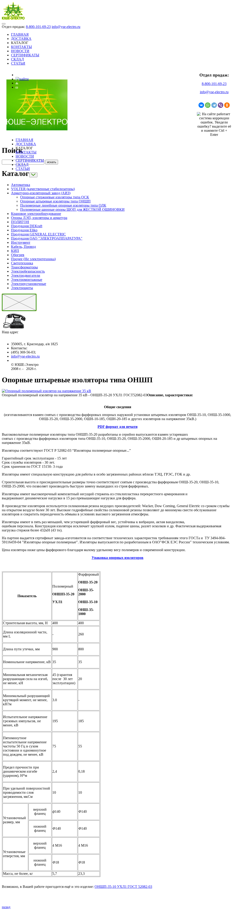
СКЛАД (17, 59)
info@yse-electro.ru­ (25, 356)
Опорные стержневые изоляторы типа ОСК (54, 197)
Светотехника (22, 263)
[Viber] (220, 105)
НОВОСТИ (20, 51)
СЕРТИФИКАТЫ (25, 55)
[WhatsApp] (207, 105)
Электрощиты (22, 288)
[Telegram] (214, 105)
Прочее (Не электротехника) (33, 259)
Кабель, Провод (23, 247)
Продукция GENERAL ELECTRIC (38, 234)
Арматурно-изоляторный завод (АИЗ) (40, 193)
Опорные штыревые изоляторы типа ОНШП (55, 201)
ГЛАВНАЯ (20, 34)
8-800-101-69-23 (38, 27)
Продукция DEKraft (26, 226)
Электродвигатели (25, 275)
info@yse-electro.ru (66, 27)
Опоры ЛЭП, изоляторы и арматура (39, 218)
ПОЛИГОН (20, 222)
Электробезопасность (28, 271)
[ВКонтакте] (201, 105)
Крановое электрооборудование (36, 214)
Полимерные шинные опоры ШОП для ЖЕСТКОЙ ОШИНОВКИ (72, 209)
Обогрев (17, 255)
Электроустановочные (28, 284)
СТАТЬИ (18, 63)
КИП (15, 251)
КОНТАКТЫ (21, 47)
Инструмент (20, 242)
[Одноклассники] (227, 105)
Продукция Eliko (24, 230)
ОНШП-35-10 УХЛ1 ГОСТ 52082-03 (123, 887)
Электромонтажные (26, 280)
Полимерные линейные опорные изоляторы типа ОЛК (63, 205)
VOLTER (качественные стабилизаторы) (43, 189)
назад (6, 907)
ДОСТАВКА (21, 39)
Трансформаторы (24, 267)
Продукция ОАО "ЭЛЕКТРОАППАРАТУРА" (46, 238)
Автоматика (20, 185)
